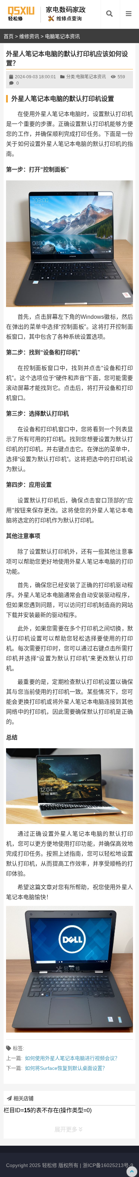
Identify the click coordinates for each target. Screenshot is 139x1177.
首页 (9, 36)
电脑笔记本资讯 (62, 36)
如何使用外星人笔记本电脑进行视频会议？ (72, 1058)
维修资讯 (29, 36)
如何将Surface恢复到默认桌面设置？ (66, 1068)
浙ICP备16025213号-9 (108, 1165)
